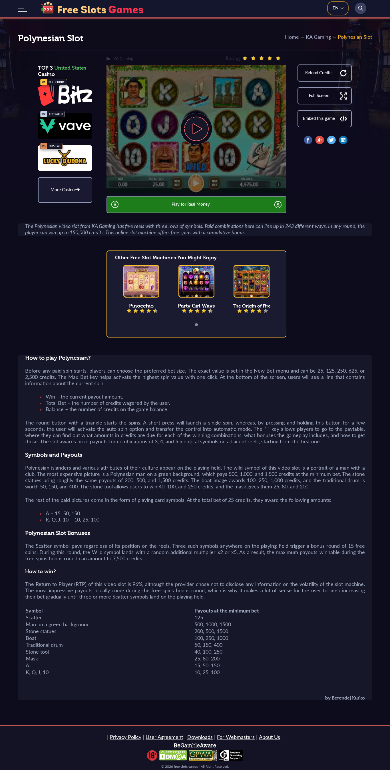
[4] (270, 58)
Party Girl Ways (196, 305)
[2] (253, 58)
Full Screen (319, 96)
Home (292, 37)
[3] (261, 58)
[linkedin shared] (343, 140)
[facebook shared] (308, 140)
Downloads (200, 737)
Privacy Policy (125, 737)
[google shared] (319, 140)
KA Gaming (318, 37)
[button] (200, 325)
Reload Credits (319, 73)
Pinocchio (141, 305)
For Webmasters (236, 737)
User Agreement (164, 737)
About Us (269, 737)
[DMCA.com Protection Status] (173, 759)
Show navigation (22, 9)
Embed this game (319, 118)
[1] (245, 58)
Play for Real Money (191, 204)
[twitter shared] (331, 140)
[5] (278, 58)
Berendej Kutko (348, 698)
